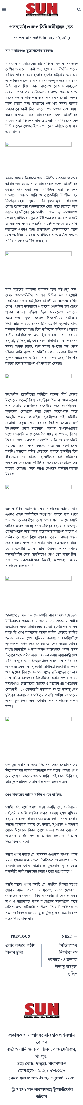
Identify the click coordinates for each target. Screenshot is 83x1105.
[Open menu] (4, 9)
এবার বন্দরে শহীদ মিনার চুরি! (20, 945)
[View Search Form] (79, 10)
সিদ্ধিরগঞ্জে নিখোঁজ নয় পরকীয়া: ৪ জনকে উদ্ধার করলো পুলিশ (62, 956)
